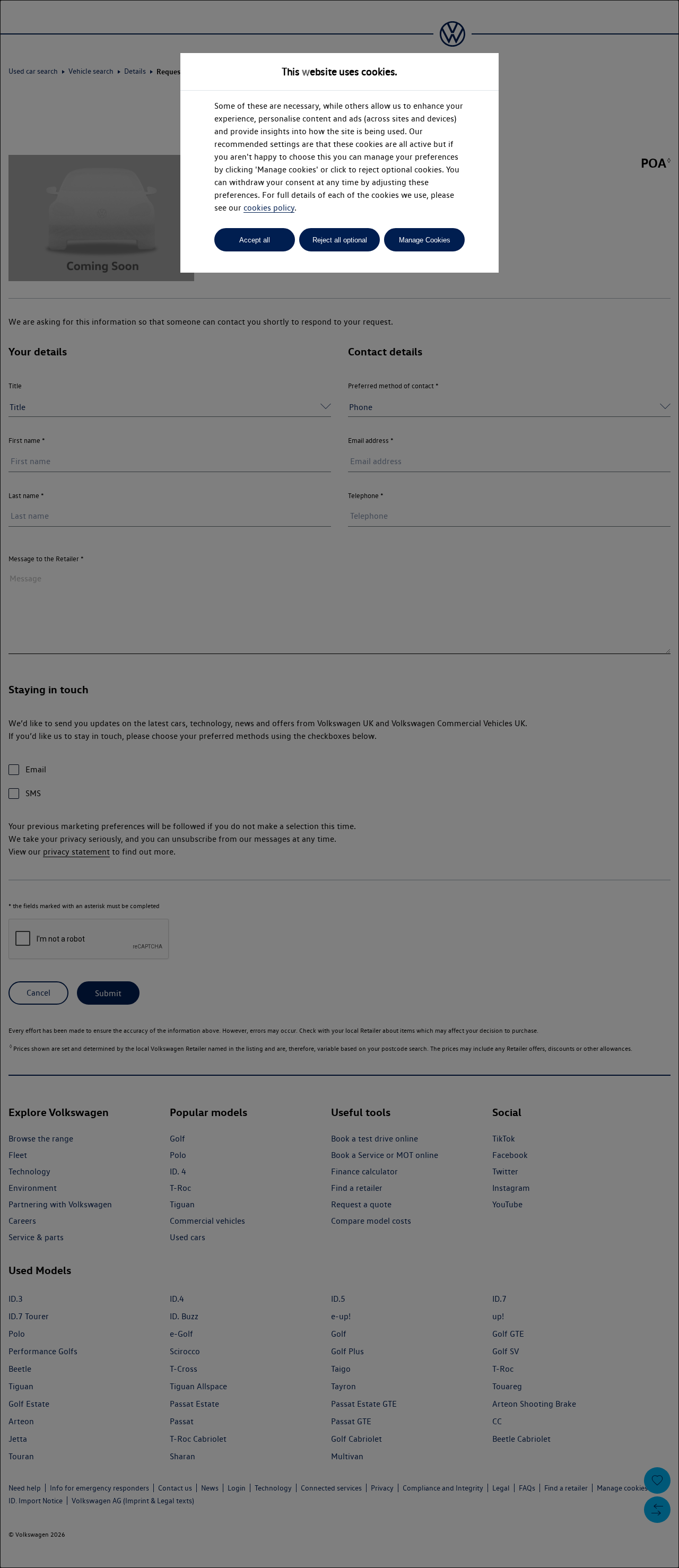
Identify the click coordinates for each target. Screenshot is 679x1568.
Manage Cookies (424, 240)
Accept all (254, 240)
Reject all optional (339, 240)
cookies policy (268, 208)
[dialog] (339, 784)
